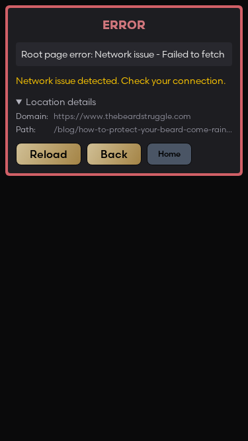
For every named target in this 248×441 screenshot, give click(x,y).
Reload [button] (48, 154)
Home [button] (169, 154)
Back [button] (114, 154)
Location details (61, 102)
